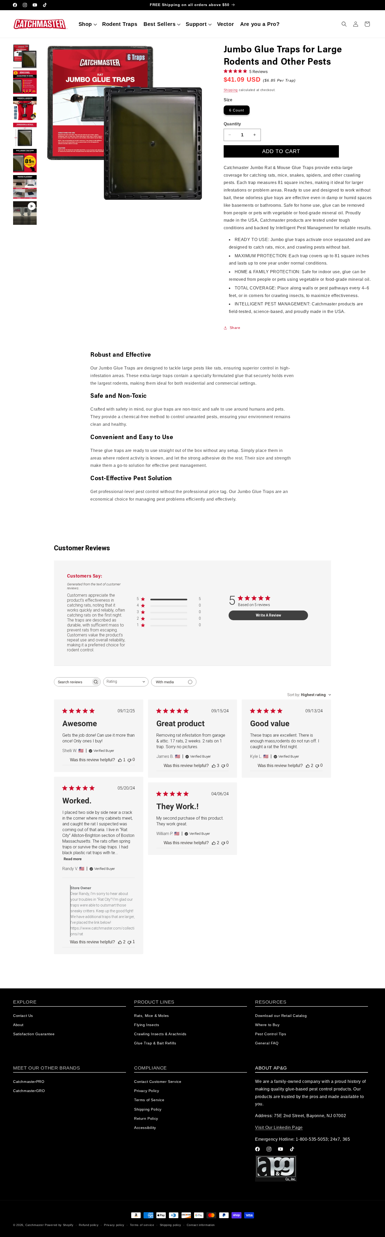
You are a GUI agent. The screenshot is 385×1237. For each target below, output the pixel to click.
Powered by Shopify (59, 1225)
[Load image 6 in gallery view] (25, 187)
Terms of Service (149, 1100)
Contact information (201, 1224)
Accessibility (145, 1128)
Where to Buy (267, 1025)
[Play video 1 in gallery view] (25, 213)
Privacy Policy (146, 1091)
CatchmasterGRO (29, 1091)
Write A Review (268, 615)
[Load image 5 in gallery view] (25, 160)
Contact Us (23, 1016)
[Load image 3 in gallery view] (25, 108)
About (18, 1025)
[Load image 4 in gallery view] (25, 134)
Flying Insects (146, 1025)
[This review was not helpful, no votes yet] (129, 759)
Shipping (231, 90)
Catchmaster (34, 1225)
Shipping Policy (148, 1109)
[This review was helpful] (214, 765)
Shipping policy (171, 1224)
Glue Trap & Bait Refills (155, 1043)
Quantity (232, 124)
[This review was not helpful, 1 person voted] (129, 941)
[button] (87, 24)
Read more (73, 859)
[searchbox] (72, 682)
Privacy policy (114, 1224)
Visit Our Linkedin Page (279, 1128)
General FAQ (267, 1043)
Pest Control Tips (270, 1034)
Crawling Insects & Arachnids (160, 1034)
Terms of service (142, 1224)
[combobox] (125, 681)
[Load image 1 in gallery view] (25, 56)
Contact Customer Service (157, 1082)
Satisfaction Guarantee (33, 1034)
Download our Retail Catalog (281, 1016)
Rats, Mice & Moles (151, 1016)
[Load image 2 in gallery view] (25, 82)
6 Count (236, 110)
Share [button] (235, 328)
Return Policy (146, 1118)
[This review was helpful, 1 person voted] (120, 760)
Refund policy (88, 1224)
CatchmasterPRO (28, 1082)
